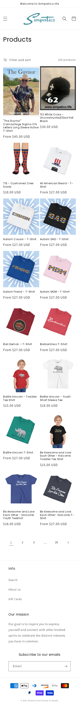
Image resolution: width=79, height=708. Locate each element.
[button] (5, 18)
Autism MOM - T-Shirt (55, 291)
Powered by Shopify (49, 700)
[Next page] (68, 542)
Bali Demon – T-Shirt (17, 344)
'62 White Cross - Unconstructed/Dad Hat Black (57, 118)
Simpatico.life (34, 700)
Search (13, 580)
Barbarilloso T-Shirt (53, 344)
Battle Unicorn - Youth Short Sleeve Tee (55, 398)
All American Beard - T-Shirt (56, 185)
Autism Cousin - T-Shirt (19, 239)
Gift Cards (15, 599)
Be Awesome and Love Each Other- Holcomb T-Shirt (57, 515)
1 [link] (11, 542)
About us (14, 589)
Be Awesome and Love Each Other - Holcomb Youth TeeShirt (18, 515)
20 (56, 542)
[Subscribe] (65, 666)
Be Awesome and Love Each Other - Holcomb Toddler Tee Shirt (55, 456)
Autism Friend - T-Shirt (19, 291)
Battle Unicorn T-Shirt (18, 452)
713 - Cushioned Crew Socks (18, 185)
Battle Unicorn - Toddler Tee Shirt (20, 398)
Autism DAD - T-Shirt (54, 239)
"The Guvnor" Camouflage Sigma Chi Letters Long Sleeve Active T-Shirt (21, 125)
